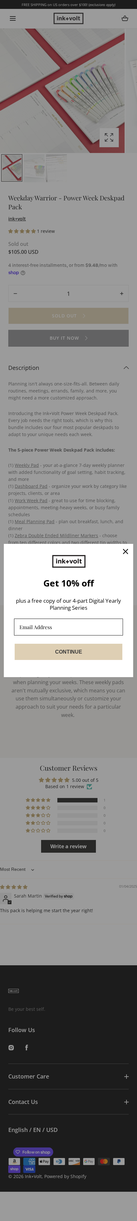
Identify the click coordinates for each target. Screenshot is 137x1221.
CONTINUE (68, 652)
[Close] (125, 551)
